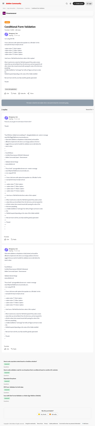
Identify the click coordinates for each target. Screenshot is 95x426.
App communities (11, 8)
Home (4, 8)
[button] (3, 4)
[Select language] (70, 3)
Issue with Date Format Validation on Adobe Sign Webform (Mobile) (22, 395)
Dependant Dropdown (10, 378)
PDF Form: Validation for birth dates (13, 387)
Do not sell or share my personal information (69, 423)
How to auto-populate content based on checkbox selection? (20, 361)
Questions (27, 8)
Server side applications (10, 89)
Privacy (46, 423)
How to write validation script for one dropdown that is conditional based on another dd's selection (31, 370)
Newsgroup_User (13, 33)
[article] (47, 178)
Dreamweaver (20, 8)
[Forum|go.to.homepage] (13, 3)
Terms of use (40, 423)
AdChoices (85, 423)
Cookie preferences (53, 423)
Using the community (30, 423)
